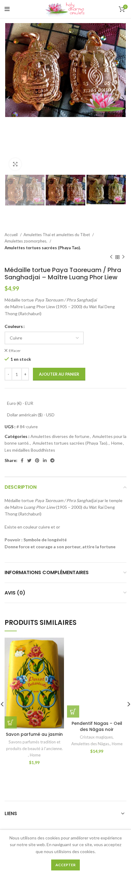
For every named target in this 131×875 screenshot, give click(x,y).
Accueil (12, 234)
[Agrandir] (15, 164)
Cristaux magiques (96, 737)
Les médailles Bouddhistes (30, 450)
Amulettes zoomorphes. (26, 241)
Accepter (65, 865)
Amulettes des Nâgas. (90, 743)
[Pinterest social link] (37, 460)
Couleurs (14, 326)
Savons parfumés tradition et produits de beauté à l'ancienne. (34, 745)
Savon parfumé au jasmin (34, 734)
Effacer (15, 350)
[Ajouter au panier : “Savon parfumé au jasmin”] (11, 722)
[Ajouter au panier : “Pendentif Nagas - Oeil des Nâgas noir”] (73, 711)
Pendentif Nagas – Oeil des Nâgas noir (97, 726)
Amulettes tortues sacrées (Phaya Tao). (43, 247)
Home (116, 443)
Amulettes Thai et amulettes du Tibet (57, 234)
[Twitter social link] (29, 460)
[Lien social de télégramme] (52, 460)
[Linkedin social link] (44, 460)
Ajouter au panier (59, 374)
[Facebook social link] (22, 460)
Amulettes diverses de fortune (59, 436)
